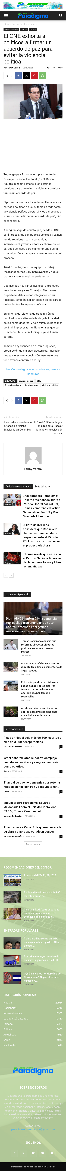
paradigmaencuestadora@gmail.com (33, 1129)
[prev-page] (6, 575)
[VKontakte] (42, 1153)
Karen (6, 771)
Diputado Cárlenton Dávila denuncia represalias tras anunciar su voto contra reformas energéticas (31, 623)
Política (33, 29)
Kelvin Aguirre (31, 385)
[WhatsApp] (42, 75)
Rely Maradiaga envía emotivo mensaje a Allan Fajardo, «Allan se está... (41, 942)
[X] (26, 75)
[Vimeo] (33, 1153)
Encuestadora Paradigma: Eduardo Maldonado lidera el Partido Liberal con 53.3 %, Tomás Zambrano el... (30, 807)
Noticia (33, 24)
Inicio (6, 24)
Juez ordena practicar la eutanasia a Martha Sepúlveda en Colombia (18, 426)
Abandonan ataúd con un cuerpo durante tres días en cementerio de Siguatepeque (41, 667)
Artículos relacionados (18, 486)
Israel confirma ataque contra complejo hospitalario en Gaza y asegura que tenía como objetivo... (31, 762)
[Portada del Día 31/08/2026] (12, 880)
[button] (6, 15)
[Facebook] (18, 75)
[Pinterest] (34, 75)
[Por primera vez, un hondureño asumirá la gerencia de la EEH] (12, 961)
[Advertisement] (33, 146)
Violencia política (50, 385)
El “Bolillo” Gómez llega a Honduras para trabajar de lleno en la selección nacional (48, 428)
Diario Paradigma (13, 385)
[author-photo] (33, 463)
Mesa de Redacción (15, 631)
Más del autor (43, 486)
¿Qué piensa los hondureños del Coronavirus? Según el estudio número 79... (42, 977)
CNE (39, 380)
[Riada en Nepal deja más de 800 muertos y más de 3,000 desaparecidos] (12, 897)
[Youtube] (52, 1153)
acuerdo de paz (26, 380)
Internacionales (19, 24)
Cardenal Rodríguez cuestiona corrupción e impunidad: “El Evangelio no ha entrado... (41, 913)
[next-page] (11, 575)
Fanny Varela (14, 67)
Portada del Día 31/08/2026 (40, 875)
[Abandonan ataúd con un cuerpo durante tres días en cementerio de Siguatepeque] (11, 667)
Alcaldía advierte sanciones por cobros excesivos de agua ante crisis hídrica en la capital (39, 712)
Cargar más (32, 844)
